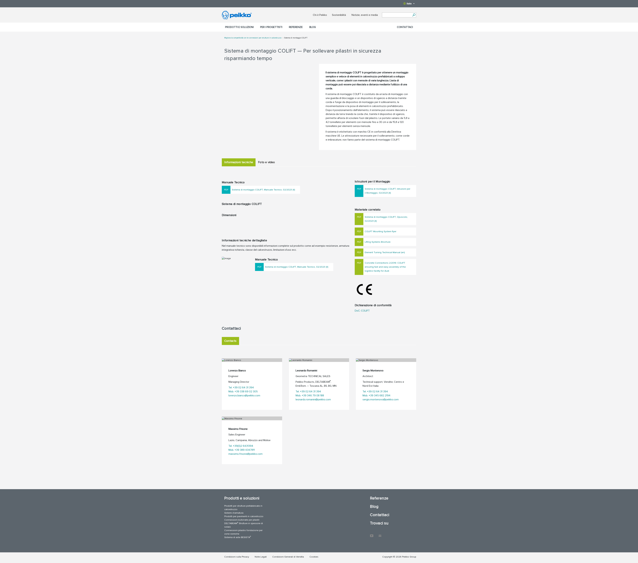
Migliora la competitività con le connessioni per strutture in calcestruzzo (253, 38)
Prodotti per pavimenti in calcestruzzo (243, 516)
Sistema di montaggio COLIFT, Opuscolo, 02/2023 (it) (386, 219)
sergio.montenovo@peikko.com (381, 399)
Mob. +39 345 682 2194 (376, 395)
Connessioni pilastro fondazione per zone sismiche (243, 532)
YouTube (371, 534)
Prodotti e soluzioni (239, 27)
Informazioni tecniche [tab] (238, 162)
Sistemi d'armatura (233, 512)
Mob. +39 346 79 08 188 (310, 395)
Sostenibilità (339, 15)
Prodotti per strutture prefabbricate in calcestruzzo (243, 507)
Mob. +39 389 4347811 (241, 450)
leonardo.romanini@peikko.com (313, 399)
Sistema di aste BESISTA (237, 537)
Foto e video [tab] (266, 162)
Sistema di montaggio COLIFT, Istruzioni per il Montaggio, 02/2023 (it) (387, 190)
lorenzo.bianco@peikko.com (244, 395)
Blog (312, 27)
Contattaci (405, 27)
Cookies (314, 556)
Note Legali (261, 556)
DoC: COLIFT (362, 310)
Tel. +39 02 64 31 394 (241, 387)
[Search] (414, 15)
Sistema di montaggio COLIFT (296, 38)
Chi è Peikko (320, 15)
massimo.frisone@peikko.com (245, 454)
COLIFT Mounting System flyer (380, 231)
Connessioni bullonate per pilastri (241, 519)
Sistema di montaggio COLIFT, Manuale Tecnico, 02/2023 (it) (263, 189)
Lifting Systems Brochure (377, 242)
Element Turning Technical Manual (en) (385, 252)
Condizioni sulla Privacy (236, 556)
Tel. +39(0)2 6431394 (240, 446)
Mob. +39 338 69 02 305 (243, 391)
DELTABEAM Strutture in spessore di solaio (243, 525)
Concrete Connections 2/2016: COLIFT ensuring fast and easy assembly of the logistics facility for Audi (385, 266)
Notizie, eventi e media (365, 15)
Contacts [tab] (230, 341)
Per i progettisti (271, 27)
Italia (409, 3)
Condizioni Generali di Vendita (288, 556)
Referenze (296, 27)
